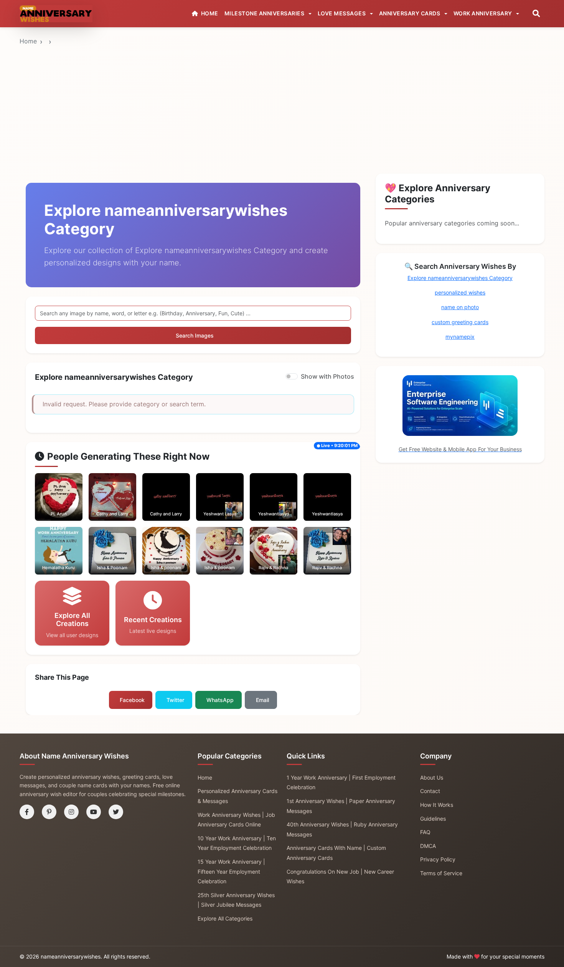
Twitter (175, 700)
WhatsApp (220, 700)
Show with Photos (327, 376)
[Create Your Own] (69, 504)
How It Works (436, 804)
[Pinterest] (49, 812)
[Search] (536, 14)
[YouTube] (93, 812)
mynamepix (460, 336)
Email (262, 700)
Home (28, 41)
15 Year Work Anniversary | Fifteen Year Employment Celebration (231, 871)
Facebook (132, 700)
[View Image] (48, 504)
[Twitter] (116, 812)
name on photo (460, 307)
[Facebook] (27, 812)
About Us (431, 777)
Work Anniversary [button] (484, 13)
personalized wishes (460, 292)
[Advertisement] (282, 85)
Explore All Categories (225, 918)
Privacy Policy (437, 859)
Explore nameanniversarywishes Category (460, 278)
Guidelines (433, 818)
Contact (430, 791)
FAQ (425, 832)
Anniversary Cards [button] (410, 13)
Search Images (195, 335)
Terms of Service (441, 873)
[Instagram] (71, 812)
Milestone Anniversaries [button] (265, 13)
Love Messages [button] (342, 13)
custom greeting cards (460, 322)
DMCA (428, 846)
